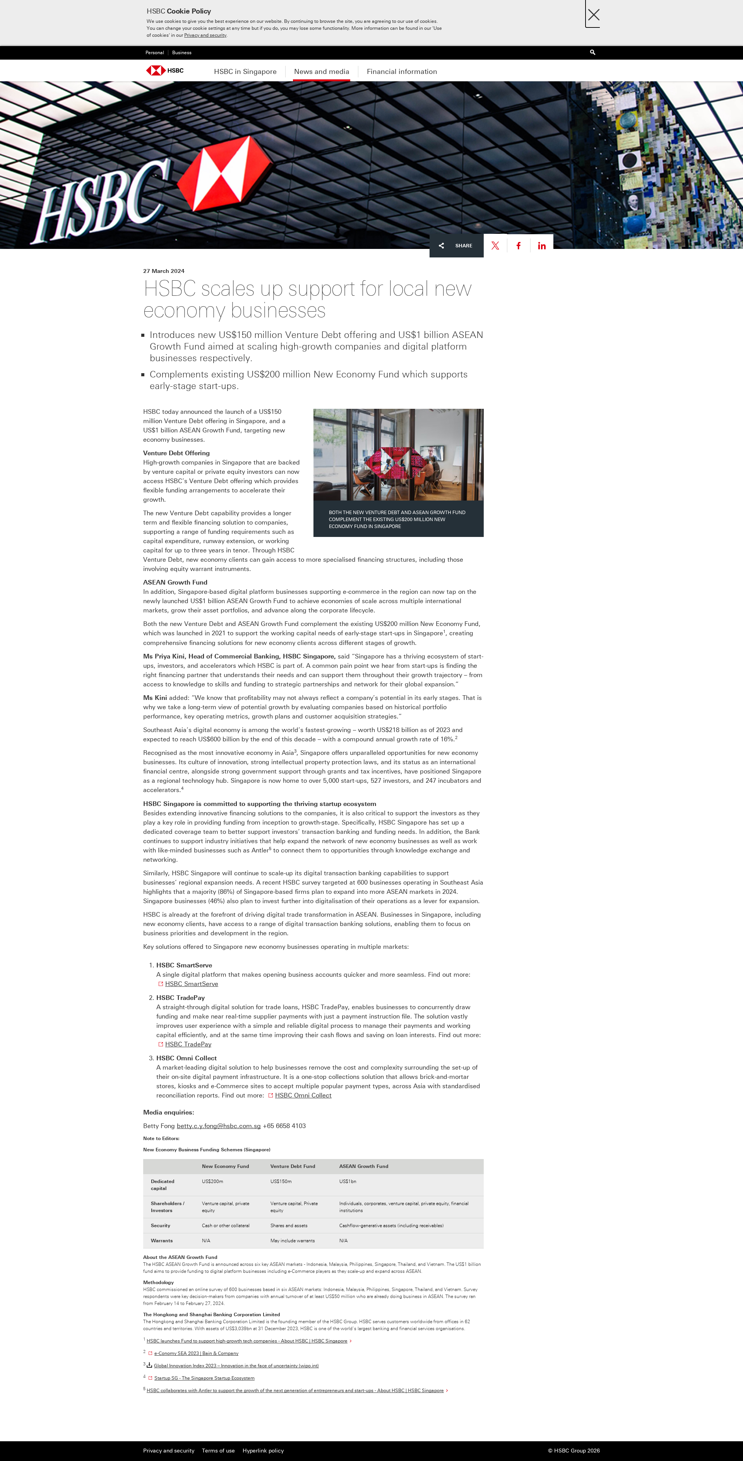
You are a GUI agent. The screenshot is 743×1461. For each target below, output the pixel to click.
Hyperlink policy (263, 1450)
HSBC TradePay (188, 1044)
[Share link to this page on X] (495, 245)
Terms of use (218, 1450)
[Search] (592, 53)
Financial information (402, 71)
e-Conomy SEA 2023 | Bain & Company (196, 1353)
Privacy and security (205, 35)
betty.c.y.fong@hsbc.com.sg (219, 1126)
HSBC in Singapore (245, 71)
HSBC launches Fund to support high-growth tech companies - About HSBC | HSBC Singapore (247, 1341)
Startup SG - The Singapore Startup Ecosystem (204, 1378)
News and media (321, 71)
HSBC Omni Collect (303, 1095)
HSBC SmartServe (191, 984)
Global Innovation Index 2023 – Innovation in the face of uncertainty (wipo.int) (236, 1365)
